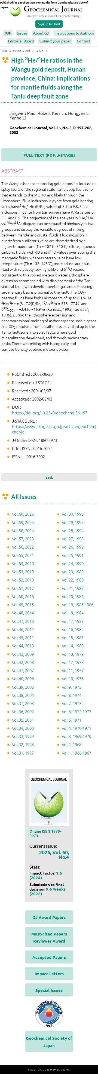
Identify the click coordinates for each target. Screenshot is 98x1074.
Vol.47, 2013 (23, 621)
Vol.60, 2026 (23, 514)
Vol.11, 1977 (73, 670)
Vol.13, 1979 (73, 654)
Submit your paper (55, 41)
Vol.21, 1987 (73, 588)
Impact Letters (49, 973)
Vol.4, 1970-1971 (76, 728)
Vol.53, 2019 (23, 571)
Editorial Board (21, 41)
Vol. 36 (30, 50)
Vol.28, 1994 (73, 530)
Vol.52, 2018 (23, 580)
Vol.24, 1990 (73, 563)
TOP (7, 33)
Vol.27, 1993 (73, 538)
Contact (83, 41)
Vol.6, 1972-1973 (76, 711)
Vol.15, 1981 (73, 637)
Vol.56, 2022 (23, 547)
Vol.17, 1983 (73, 621)
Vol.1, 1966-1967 (76, 753)
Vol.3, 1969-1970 (76, 736)
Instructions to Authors (74, 33)
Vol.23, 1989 (73, 571)
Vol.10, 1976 (73, 678)
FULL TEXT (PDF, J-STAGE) (49, 155)
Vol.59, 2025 (23, 522)
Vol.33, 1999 (23, 736)
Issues (22, 33)
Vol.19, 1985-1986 (77, 604)
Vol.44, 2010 (23, 645)
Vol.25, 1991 (73, 555)
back (49, 477)
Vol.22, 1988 (73, 580)
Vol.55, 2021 (23, 555)
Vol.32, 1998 (23, 744)
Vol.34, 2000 (23, 728)
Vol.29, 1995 (73, 522)
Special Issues (49, 990)
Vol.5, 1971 (71, 720)
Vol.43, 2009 (23, 654)
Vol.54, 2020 (23, 563)
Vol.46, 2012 (23, 629)
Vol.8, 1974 (71, 695)
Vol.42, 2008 (23, 662)
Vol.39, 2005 (23, 687)
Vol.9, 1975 (71, 687)
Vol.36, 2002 (23, 711)
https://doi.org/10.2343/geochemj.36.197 (49, 413)
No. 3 (43, 50)
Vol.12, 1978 (73, 662)
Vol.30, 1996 (73, 514)
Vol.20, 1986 (73, 596)
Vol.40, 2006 (23, 678)
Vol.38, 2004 (23, 695)
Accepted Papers (49, 957)
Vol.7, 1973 (71, 703)
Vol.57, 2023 (23, 538)
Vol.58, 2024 (23, 530)
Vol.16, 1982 (73, 629)
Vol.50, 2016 (23, 596)
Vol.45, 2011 (23, 637)
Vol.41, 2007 (23, 670)
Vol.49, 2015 (23, 604)
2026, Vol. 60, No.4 (54, 854)
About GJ (41, 33)
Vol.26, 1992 (73, 547)
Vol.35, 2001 (23, 720)
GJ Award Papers (49, 917)
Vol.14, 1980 (73, 645)
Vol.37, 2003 (23, 703)
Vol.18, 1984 (73, 613)
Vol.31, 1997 (23, 753)
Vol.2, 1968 (71, 744)
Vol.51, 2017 (23, 588)
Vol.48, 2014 (23, 613)
